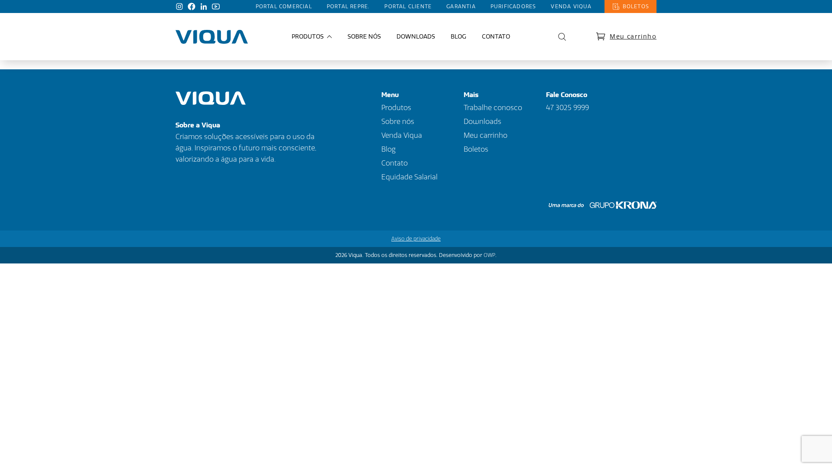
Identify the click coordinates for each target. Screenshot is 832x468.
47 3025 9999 (567, 108)
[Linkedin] (204, 6)
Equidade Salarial (409, 177)
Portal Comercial (284, 6)
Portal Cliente (408, 6)
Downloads (415, 36)
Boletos (636, 6)
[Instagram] (179, 6)
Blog (458, 36)
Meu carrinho (633, 36)
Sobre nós (364, 36)
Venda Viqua (571, 6)
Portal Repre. (348, 6)
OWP (489, 255)
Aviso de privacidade (416, 239)
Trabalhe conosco (493, 108)
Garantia (461, 6)
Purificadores (513, 6)
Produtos (396, 108)
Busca (560, 36)
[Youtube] (216, 6)
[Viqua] (212, 37)
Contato (496, 36)
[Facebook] (191, 6)
